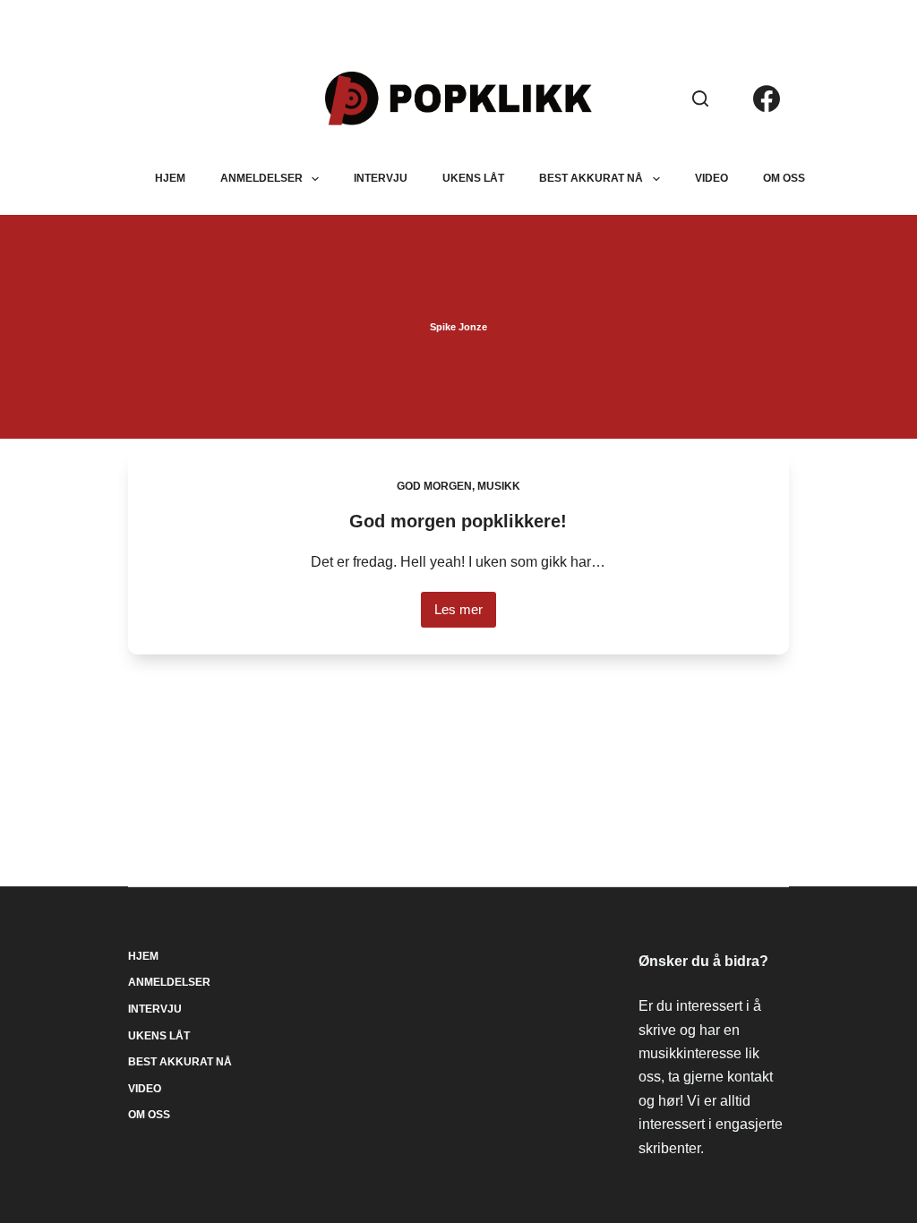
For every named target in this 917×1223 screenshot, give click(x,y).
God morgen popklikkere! (458, 521)
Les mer (465, 615)
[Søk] (700, 98)
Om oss (784, 178)
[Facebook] (766, 98)
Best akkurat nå (591, 178)
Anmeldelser (261, 178)
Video (711, 178)
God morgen (434, 486)
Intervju (380, 178)
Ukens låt (473, 178)
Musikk (498, 486)
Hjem (170, 178)
